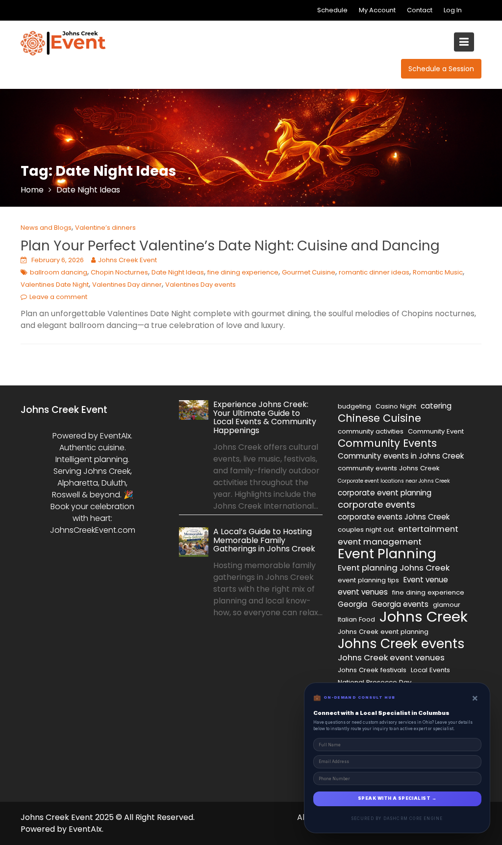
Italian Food (356, 619)
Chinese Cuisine (379, 418)
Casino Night (396, 406)
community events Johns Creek (389, 468)
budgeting (354, 406)
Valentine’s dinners (105, 227)
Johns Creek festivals (372, 670)
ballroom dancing (58, 272)
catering (436, 406)
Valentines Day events (200, 284)
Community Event (436, 431)
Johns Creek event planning (383, 631)
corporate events (376, 505)
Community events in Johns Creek (401, 456)
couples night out (366, 529)
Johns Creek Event (127, 260)
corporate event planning (384, 493)
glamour (446, 604)
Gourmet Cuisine (308, 272)
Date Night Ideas (177, 272)
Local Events (430, 670)
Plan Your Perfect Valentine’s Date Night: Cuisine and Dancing (230, 245)
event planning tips (368, 580)
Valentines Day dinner (127, 284)
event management (380, 541)
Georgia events (400, 604)
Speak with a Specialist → (397, 798)
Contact (419, 10)
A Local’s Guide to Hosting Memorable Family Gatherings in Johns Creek (264, 540)
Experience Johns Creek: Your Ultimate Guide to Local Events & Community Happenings (264, 417)
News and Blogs (46, 227)
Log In (453, 10)
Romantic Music (438, 272)
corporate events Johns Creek (394, 517)
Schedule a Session (441, 69)
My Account (377, 10)
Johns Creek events (401, 644)
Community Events (387, 443)
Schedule (332, 10)
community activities (370, 431)
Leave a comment (58, 296)
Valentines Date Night (55, 284)
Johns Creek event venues (391, 657)
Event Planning (387, 554)
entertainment (428, 529)
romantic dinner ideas (374, 272)
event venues (363, 592)
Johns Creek (423, 617)
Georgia (352, 604)
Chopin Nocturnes (119, 272)
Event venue (425, 579)
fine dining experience (242, 272)
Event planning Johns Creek (394, 567)
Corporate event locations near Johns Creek (394, 481)
